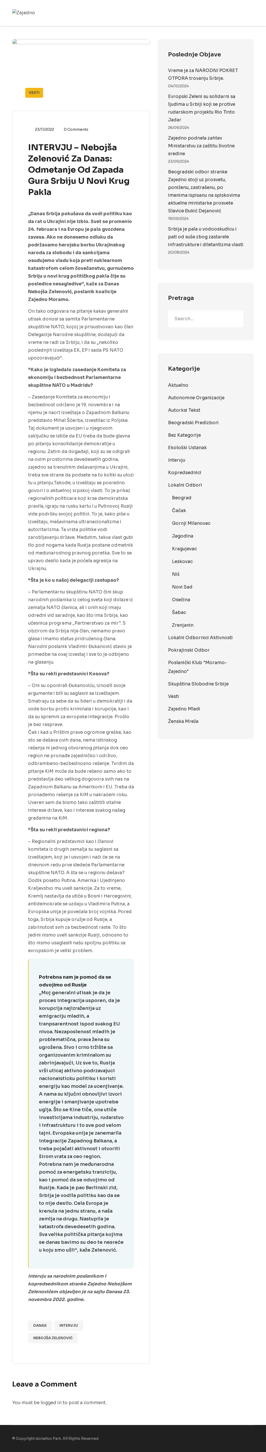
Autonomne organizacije (196, 398)
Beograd (181, 498)
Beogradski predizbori (193, 423)
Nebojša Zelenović (52, 1338)
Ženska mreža (183, 721)
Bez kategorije (184, 435)
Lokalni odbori (185, 485)
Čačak (179, 510)
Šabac (179, 612)
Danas (40, 1325)
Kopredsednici (184, 472)
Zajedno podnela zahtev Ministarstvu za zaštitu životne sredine (201, 145)
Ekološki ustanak (187, 447)
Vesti (34, 92)
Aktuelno (178, 385)
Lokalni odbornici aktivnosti (200, 637)
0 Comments (76, 129)
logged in (51, 1402)
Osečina (181, 600)
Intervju (68, 1325)
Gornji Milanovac (191, 523)
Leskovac (182, 561)
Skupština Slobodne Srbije (198, 684)
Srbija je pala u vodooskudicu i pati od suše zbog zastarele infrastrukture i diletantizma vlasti (205, 236)
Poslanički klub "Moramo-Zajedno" (197, 667)
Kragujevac (184, 549)
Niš (175, 574)
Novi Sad (182, 587)
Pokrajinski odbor (189, 650)
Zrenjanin (183, 625)
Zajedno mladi (184, 709)
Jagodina (182, 536)
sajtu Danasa (108, 1291)
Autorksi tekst (184, 410)
